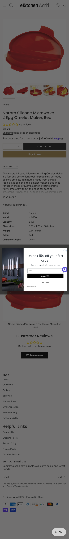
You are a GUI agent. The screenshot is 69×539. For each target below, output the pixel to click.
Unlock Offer (45, 276)
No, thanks (45, 282)
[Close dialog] (65, 250)
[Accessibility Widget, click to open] (64, 269)
